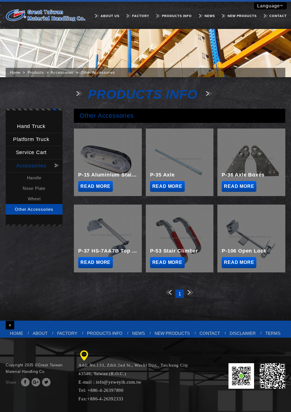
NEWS (210, 16)
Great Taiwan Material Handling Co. (45, 15)
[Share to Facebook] (25, 382)
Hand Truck (31, 126)
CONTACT (278, 16)
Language (268, 5)
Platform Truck (31, 139)
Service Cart (31, 152)
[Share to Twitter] (46, 382)
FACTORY (140, 16)
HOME (16, 333)
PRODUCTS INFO (177, 16)
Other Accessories (34, 209)
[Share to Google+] (36, 382)
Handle (34, 177)
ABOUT (40, 333)
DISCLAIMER (243, 333)
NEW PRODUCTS (242, 16)
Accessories (31, 166)
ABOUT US (110, 16)
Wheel (34, 198)
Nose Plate (34, 188)
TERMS (272, 333)
